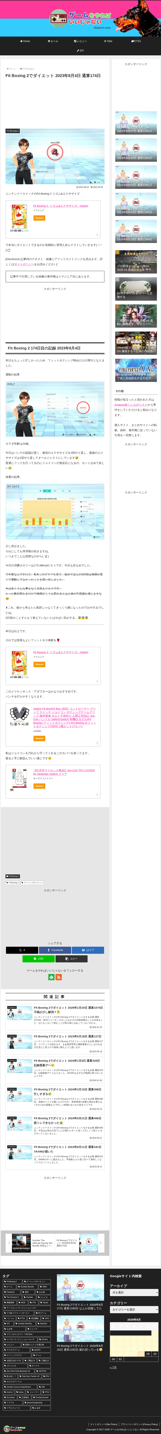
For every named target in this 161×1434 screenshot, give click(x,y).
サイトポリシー (24, 264)
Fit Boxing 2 (14, 876)
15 (154, 1343)
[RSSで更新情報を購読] (59, 977)
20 (141, 1348)
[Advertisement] (55, 103)
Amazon (39, 218)
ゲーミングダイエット (33, 883)
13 (141, 1343)
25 (127, 1353)
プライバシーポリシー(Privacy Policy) (139, 1424)
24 (120, 1353)
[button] (72, 958)
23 (113, 1353)
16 (113, 1348)
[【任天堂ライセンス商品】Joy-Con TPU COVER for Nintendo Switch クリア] (19, 778)
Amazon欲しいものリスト (130, 404)
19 (134, 1348)
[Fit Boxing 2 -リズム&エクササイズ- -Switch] (19, 216)
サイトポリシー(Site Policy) (103, 1424)
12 (134, 1343)
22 (154, 1348)
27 (141, 1353)
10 (120, 1343)
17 (120, 1348)
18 (127, 1348)
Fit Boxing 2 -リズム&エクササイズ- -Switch (60, 206)
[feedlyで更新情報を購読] (51, 977)
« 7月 (113, 1367)
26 (134, 1353)
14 (148, 1343)
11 (127, 1343)
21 (148, 1348)
